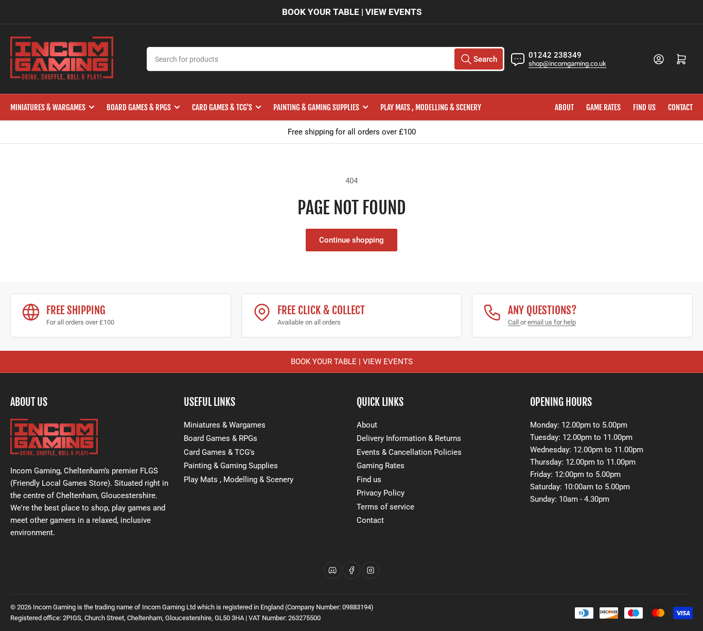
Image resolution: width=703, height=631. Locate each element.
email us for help (552, 322)
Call (514, 322)
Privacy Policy (381, 493)
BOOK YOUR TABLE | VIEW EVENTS (351, 12)
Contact (680, 107)
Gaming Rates (381, 465)
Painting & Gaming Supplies (316, 107)
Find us (644, 107)
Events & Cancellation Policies (409, 452)
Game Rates (603, 107)
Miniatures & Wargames (47, 107)
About (564, 107)
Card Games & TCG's (222, 107)
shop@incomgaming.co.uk (567, 63)
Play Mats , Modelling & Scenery (430, 107)
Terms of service (385, 506)
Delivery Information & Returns (409, 438)
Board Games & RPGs (139, 107)
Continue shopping (351, 240)
